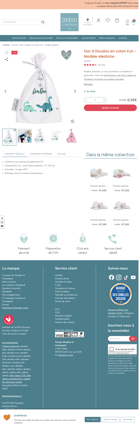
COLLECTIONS (88, 38)
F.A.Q (58, 285)
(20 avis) (101, 65)
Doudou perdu (62, 278)
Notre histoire (9, 281)
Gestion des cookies (65, 322)
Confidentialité (62, 319)
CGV (57, 309)
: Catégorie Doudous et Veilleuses (121, 313)
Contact (59, 275)
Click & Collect (62, 291)
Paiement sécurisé (64, 330)
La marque (11, 268)
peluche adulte (15, 369)
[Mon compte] (98, 20)
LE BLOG (123, 38)
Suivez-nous (118, 268)
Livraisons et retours (65, 288)
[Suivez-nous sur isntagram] (2, 222)
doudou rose (8, 365)
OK (133, 338)
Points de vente (62, 301)
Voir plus (88, 84)
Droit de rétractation (65, 298)
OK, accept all (92, 419)
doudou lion (18, 362)
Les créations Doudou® (13, 285)
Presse (5, 304)
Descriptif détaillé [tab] (15, 154)
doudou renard (15, 349)
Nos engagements (11, 294)
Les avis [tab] (61, 154)
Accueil (14, 45)
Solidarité (7, 291)
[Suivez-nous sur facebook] (2, 218)
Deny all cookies (110, 419)
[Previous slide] (5, 91)
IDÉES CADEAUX (107, 38)
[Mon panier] (117, 20)
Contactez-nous (65, 355)
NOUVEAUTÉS (19, 38)
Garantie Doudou (63, 281)
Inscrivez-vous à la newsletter (121, 328)
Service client (66, 268)
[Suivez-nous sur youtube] (2, 225)
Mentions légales (63, 315)
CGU (57, 312)
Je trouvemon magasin (87, 24)
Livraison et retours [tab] (41, 154)
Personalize (127, 419)
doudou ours (13, 352)
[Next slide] (75, 91)
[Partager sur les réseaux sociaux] (6, 59)
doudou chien (13, 359)
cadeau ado (15, 372)
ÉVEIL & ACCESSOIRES (67, 38)
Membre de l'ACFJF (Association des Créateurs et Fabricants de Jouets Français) (16, 330)
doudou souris (15, 356)
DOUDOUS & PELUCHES (41, 38)
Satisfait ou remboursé (66, 294)
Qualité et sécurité (11, 288)
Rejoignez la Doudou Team (15, 307)
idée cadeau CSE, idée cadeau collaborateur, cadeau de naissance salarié (16, 379)
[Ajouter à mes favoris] (6, 53)
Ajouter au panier (110, 107)
